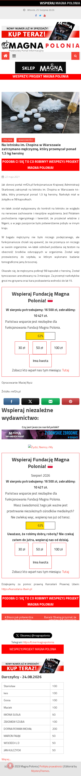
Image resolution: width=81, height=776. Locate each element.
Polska (8, 140)
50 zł (39, 347)
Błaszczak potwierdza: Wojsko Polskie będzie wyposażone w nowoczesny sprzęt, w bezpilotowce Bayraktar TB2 (19, 617)
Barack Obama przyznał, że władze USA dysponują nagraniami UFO (60, 617)
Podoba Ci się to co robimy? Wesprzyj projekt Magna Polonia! (40, 164)
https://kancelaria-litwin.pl (17, 589)
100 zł (58, 347)
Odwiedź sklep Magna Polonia (40, 67)
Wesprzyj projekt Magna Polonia (40, 76)
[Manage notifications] (10, 766)
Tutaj (65, 370)
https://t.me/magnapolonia (38, 642)
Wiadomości (25, 140)
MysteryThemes (40, 771)
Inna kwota (40, 360)
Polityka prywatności (51, 766)
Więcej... (6, 759)
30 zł (21, 347)
